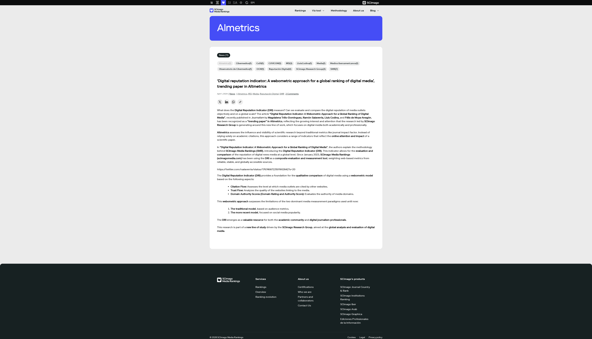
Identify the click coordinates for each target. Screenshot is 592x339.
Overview (260, 291)
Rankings (300, 10)
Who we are (304, 291)
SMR (282, 94)
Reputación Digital (269, 94)
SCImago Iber (348, 304)
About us (358, 10)
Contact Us (304, 305)
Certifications (306, 287)
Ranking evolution (265, 296)
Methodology (339, 10)
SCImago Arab (348, 309)
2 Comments (292, 94)
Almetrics (242, 94)
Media (256, 94)
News (232, 94)
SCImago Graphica (351, 314)
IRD (250, 94)
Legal (362, 337)
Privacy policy (375, 337)
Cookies (351, 337)
